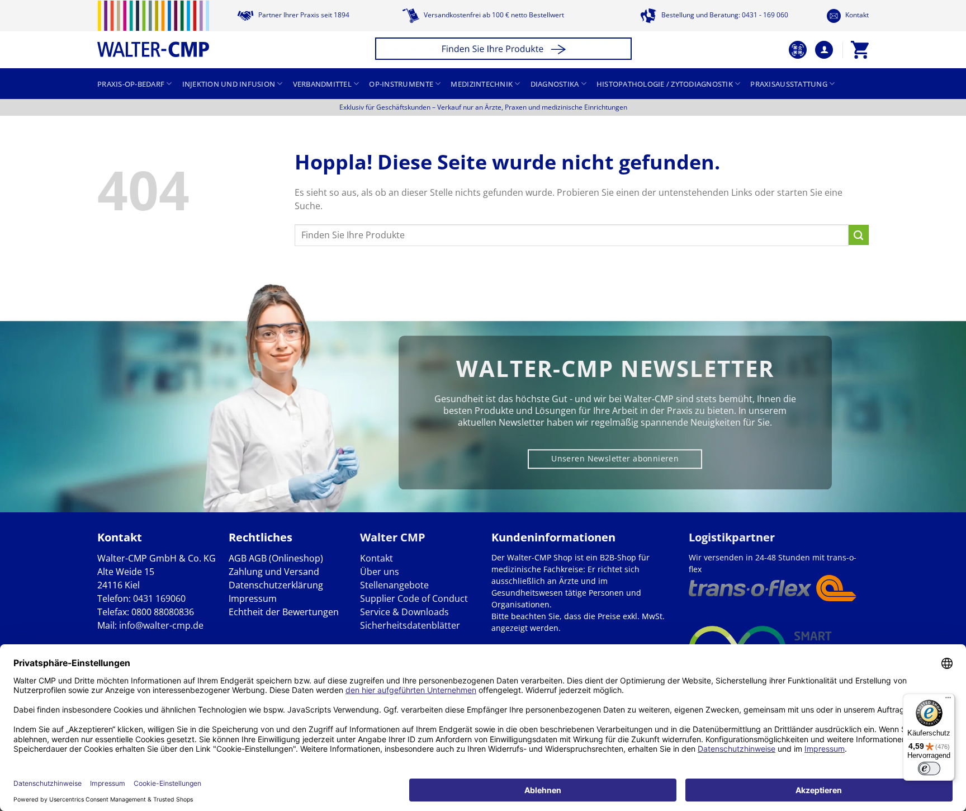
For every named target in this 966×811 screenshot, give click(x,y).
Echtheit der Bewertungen (284, 612)
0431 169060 (159, 598)
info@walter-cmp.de (161, 625)
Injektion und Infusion (229, 84)
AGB (238, 558)
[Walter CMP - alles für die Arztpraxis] (153, 29)
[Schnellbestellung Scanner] (798, 49)
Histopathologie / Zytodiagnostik (664, 84)
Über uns (379, 571)
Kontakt (856, 15)
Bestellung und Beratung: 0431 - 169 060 (724, 15)
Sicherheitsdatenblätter (410, 625)
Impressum (253, 598)
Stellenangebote (394, 585)
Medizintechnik (482, 84)
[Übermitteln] (859, 235)
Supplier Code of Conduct (414, 598)
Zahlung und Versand (274, 571)
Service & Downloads (404, 612)
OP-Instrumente (401, 84)
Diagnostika (555, 84)
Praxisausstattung (788, 84)
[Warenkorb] (860, 49)
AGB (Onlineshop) (286, 558)
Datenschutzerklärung (276, 585)
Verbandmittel (322, 84)
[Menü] (948, 700)
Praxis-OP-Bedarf (130, 84)
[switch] (929, 768)
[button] (505, 50)
